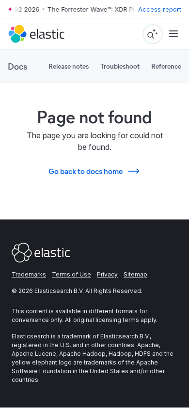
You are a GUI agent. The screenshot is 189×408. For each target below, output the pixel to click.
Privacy (107, 274)
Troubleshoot (120, 66)
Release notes (68, 66)
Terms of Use (71, 274)
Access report (159, 9)
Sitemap (135, 274)
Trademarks (29, 274)
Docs (17, 66)
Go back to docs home (85, 171)
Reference (166, 66)
